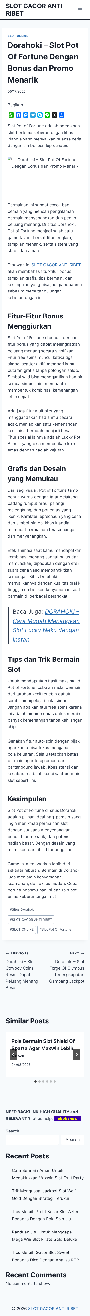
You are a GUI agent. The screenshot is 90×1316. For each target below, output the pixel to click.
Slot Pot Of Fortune (55, 929)
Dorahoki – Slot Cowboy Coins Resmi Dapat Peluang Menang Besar (22, 970)
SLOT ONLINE (18, 36)
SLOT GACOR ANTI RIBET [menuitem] (56, 264)
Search (12, 1131)
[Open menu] (79, 9)
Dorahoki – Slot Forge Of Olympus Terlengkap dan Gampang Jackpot (66, 967)
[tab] (35, 1081)
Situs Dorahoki (22, 909)
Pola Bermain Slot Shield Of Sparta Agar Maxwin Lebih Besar (43, 1048)
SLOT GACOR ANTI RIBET (31, 920)
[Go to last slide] (13, 1054)
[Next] (76, 1054)
